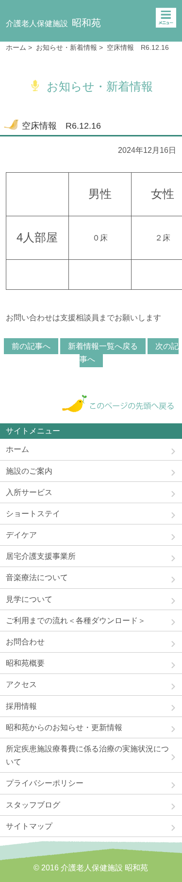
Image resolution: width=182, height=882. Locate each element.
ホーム (16, 47)
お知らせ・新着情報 (66, 47)
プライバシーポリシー (44, 783)
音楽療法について (37, 577)
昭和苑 (53, 22)
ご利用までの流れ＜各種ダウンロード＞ (76, 620)
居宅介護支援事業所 (41, 556)
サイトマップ (29, 826)
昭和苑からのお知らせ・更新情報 (64, 727)
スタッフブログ (33, 805)
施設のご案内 (29, 471)
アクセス (21, 684)
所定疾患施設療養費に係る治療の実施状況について (87, 755)
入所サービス (29, 492)
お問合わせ (25, 642)
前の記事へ (31, 346)
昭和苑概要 (25, 663)
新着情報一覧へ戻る (103, 346)
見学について (29, 599)
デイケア (21, 535)
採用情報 (21, 706)
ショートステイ (33, 513)
